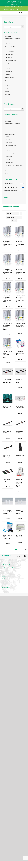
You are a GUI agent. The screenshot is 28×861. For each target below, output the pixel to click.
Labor (6, 80)
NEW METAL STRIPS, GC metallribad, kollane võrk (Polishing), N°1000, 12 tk (20, 242)
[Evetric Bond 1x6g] (20, 447)
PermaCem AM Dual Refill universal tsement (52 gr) (7, 537)
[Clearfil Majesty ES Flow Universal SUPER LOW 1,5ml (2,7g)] (7, 372)
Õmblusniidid (9, 66)
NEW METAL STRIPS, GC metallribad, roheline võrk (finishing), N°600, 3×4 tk (7, 298)
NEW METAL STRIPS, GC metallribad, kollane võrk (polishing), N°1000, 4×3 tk (7, 242)
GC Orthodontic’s (9, 54)
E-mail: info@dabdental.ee (17, 6)
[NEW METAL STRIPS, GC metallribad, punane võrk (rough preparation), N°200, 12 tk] (7, 260)
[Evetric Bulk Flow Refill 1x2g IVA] (20, 423)
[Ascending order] (21, 213)
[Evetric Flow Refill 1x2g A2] (7, 423)
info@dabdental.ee (6, 567)
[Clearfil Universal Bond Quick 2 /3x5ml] (7, 398)
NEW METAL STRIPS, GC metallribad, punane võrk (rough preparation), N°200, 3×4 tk (20, 270)
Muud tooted (8, 85)
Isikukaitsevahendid (9, 77)
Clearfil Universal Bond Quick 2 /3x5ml (7, 408)
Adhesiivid (8, 48)
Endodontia (7, 44)
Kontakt (4, 578)
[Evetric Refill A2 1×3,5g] (7, 472)
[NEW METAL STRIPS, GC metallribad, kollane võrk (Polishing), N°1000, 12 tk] (20, 232)
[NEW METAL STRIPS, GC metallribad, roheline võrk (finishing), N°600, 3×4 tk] (7, 288)
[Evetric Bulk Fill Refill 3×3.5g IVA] (7, 447)
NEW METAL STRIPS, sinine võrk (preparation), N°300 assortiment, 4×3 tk (7, 354)
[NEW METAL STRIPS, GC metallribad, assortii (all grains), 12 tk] (20, 316)
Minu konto (4, 574)
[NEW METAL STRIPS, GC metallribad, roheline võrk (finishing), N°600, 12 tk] (20, 288)
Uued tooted (8, 94)
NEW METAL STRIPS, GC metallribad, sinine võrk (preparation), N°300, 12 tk (7, 326)
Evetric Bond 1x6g (20, 455)
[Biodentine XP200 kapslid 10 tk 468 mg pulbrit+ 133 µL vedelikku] (20, 501)
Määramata (7, 83)
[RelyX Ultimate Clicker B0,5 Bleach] (20, 527)
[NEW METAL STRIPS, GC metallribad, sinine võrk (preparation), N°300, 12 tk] (7, 316)
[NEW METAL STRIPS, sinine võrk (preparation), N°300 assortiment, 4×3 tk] (7, 344)
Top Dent (7, 91)
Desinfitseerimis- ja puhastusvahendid (13, 41)
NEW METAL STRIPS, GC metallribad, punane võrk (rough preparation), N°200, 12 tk (7, 270)
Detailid (8, 250)
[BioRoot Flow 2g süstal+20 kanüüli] (20, 398)
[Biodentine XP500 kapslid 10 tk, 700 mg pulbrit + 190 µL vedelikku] (7, 501)
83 (22, 549)
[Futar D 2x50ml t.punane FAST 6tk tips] (20, 344)
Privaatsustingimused (7, 585)
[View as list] (15, 220)
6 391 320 (13, 567)
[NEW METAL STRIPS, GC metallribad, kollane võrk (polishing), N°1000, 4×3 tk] (7, 232)
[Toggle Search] (22, 12)
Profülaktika (8, 68)
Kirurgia (7, 63)
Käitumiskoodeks (6, 587)
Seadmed (7, 88)
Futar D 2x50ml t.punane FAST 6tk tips (20, 353)
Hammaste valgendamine (11, 60)
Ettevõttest (4, 576)
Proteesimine (9, 71)
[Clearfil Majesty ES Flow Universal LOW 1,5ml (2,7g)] (20, 372)
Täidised (8, 74)
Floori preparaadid (10, 51)
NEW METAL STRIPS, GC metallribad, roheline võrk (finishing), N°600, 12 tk (20, 298)
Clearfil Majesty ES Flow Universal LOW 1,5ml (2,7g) (20, 381)
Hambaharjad (9, 57)
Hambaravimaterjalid (10, 46)
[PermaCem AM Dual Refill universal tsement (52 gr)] (7, 527)
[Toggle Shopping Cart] (19, 12)
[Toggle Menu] (25, 12)
